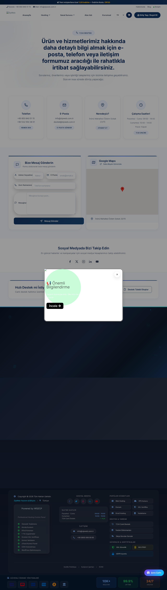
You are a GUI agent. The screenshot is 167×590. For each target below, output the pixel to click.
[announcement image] (45, 270)
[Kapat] (117, 274)
